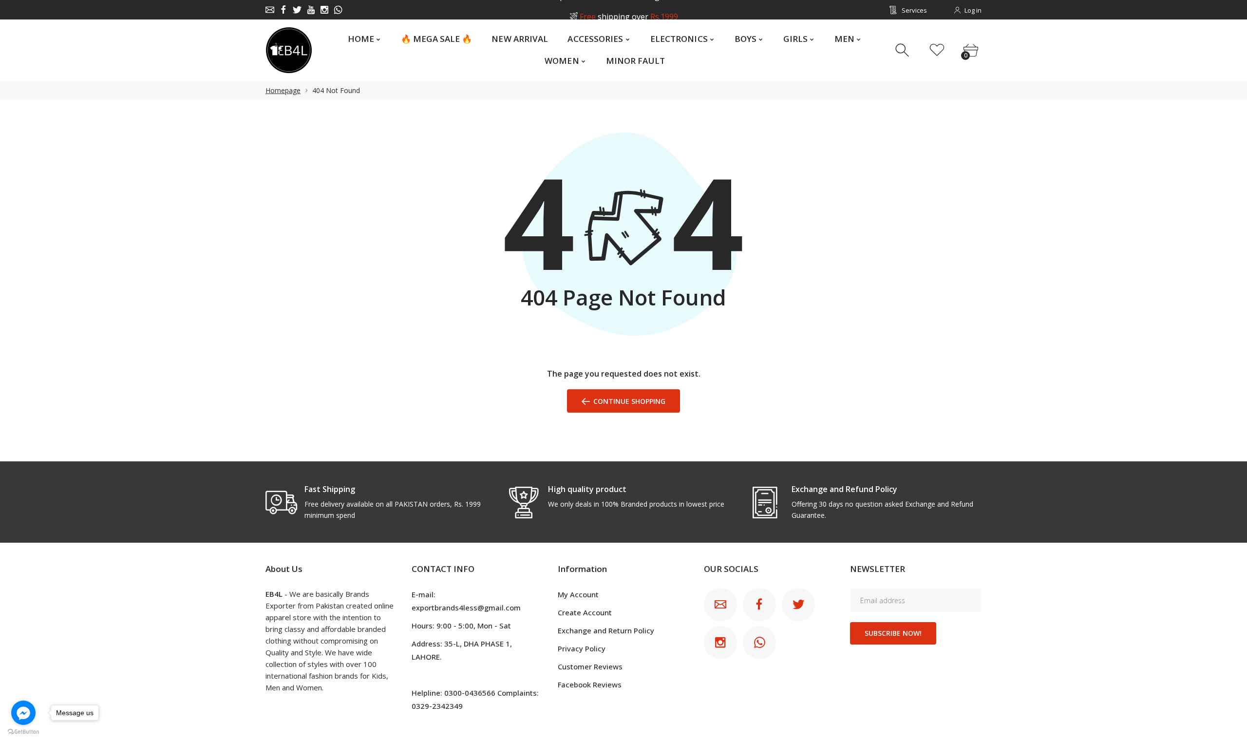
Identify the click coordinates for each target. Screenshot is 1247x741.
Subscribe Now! (893, 633)
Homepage (283, 90)
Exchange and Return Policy (606, 630)
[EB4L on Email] (270, 9)
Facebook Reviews (590, 684)
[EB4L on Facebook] (283, 9)
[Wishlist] (937, 50)
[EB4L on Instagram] (324, 9)
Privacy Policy (581, 648)
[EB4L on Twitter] (297, 9)
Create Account (585, 612)
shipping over (628, 10)
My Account (578, 594)
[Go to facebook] (23, 713)
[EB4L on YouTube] (311, 9)
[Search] (903, 50)
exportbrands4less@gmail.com (466, 607)
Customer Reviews (590, 666)
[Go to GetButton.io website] (23, 731)
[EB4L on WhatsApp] (338, 9)
